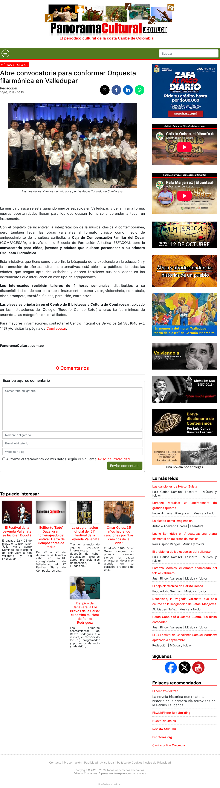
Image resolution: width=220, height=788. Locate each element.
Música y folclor (14, 64)
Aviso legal (107, 762)
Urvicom (117, 784)
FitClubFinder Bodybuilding (171, 712)
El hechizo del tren (165, 691)
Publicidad (91, 762)
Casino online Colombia (168, 745)
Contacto (55, 762)
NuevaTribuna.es (164, 721)
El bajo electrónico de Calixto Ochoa (177, 586)
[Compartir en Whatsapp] (139, 90)
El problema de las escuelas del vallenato (181, 551)
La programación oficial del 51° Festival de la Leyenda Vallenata (84, 533)
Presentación (73, 762)
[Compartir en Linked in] (128, 90)
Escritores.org (162, 737)
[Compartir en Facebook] (116, 90)
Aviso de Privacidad (114, 459)
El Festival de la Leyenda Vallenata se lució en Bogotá (17, 531)
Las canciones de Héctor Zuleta (174, 486)
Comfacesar (56, 328)
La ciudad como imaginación (172, 520)
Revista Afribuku (164, 729)
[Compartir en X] (105, 90)
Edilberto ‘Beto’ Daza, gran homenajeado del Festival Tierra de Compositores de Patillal (51, 537)
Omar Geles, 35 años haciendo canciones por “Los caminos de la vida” (119, 535)
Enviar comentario (125, 465)
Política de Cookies (129, 762)
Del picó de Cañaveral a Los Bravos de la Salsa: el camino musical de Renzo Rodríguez (85, 613)
